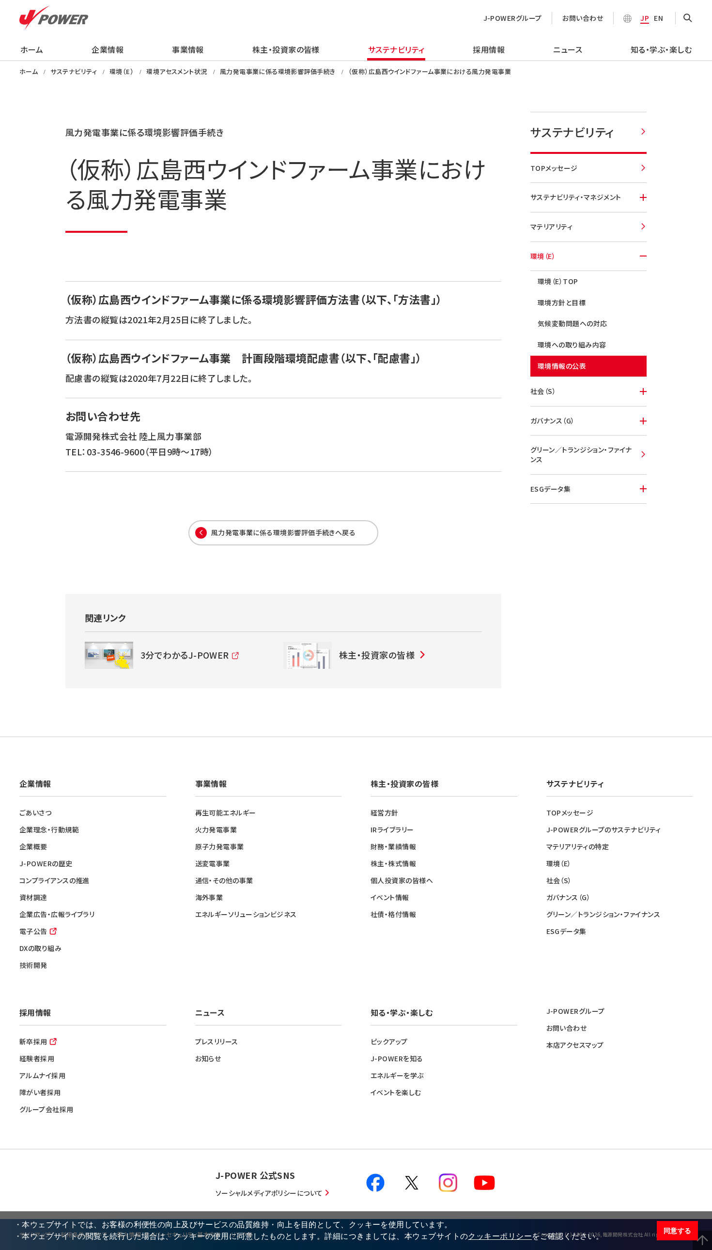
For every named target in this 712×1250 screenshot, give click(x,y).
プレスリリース (216, 1041)
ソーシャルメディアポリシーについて (269, 1193)
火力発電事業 (216, 829)
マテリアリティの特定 (577, 846)
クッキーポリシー (500, 1236)
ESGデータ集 (550, 489)
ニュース (567, 49)
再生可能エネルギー (225, 812)
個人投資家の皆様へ (402, 880)
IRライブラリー (392, 829)
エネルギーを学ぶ (397, 1075)
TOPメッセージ (554, 168)
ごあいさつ (35, 812)
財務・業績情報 (393, 846)
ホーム (31, 49)
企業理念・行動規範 (49, 829)
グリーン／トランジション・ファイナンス (581, 454)
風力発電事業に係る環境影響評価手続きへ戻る (283, 532)
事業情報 (188, 49)
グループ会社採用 (46, 1109)
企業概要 (33, 846)
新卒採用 (33, 1041)
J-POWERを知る (397, 1058)
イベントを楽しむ (396, 1092)
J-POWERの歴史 (46, 863)
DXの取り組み (40, 948)
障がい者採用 (40, 1092)
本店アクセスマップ (575, 1045)
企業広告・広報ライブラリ (56, 914)
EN (658, 18)
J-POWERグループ (512, 18)
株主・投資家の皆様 (286, 49)
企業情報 (108, 49)
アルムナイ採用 (42, 1075)
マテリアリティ (551, 226)
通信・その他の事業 (224, 880)
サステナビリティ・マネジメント (575, 197)
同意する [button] (678, 1231)
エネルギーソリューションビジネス (246, 914)
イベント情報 (390, 897)
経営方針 (385, 812)
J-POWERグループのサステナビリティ (603, 829)
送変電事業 (212, 863)
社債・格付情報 (393, 914)
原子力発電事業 (219, 846)
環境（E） (543, 256)
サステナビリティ (396, 49)
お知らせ (208, 1058)
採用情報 (489, 49)
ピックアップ (389, 1041)
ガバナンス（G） (552, 420)
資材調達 (33, 897)
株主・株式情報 (393, 863)
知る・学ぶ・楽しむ (661, 49)
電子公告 (33, 931)
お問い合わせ (582, 18)
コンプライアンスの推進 (54, 880)
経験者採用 (36, 1058)
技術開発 (33, 965)
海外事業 (209, 897)
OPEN (688, 18)
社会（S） (543, 391)
